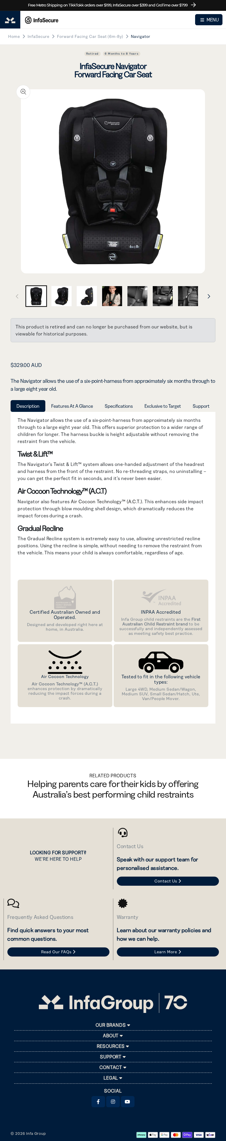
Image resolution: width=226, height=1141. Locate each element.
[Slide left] (17, 296)
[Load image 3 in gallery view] (87, 296)
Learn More (166, 951)
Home (14, 36)
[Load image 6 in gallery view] (162, 296)
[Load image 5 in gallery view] (137, 296)
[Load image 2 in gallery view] (61, 296)
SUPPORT (111, 1057)
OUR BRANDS (111, 1025)
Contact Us (166, 881)
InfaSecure (39, 36)
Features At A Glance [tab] (72, 406)
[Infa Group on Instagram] (113, 1101)
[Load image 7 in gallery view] (188, 296)
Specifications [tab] (119, 406)
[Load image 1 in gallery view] (36, 296)
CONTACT (111, 1067)
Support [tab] (201, 406)
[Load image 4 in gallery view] (112, 296)
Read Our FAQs (56, 951)
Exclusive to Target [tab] (162, 406)
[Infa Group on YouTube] (127, 1101)
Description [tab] (27, 406)
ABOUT (111, 1035)
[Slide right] (208, 296)
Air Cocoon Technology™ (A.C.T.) (106, 501)
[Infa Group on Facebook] (98, 1101)
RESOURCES (111, 1046)
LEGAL (111, 1078)
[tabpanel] (113, 489)
